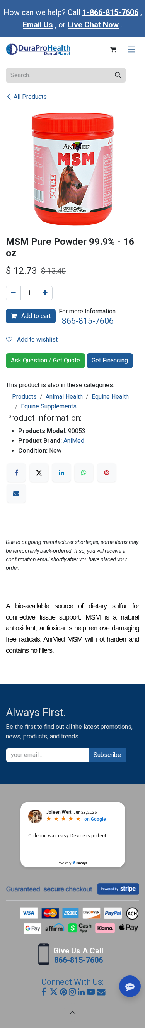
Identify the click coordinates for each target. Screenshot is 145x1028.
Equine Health (110, 396)
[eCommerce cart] (113, 49)
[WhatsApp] (84, 472)
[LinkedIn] (61, 472)
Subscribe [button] (107, 755)
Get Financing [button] (110, 360)
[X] (39, 472)
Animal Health (64, 396)
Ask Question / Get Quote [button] (45, 360)
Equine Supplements (49, 406)
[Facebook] (16, 472)
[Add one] (45, 293)
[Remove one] (13, 293)
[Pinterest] (106, 472)
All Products (30, 96)
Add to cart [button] (35, 316)
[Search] (118, 75)
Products (24, 396)
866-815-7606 (88, 321)
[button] (72, 1012)
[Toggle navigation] (131, 50)
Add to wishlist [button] (36, 339)
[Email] (16, 493)
